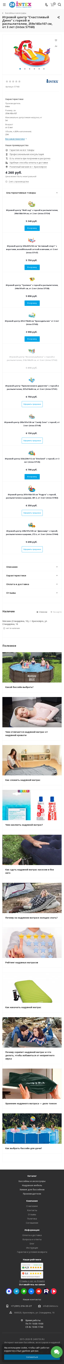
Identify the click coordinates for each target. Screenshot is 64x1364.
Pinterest (46, 1291)
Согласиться (32, 1357)
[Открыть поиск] (59, 5)
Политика (32, 1218)
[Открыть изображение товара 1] (32, 53)
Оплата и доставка (32, 1235)
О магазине (32, 1206)
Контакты (32, 1210)
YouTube (39, 1291)
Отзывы (32, 1214)
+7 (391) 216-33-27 (21, 1305)
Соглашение (32, 1222)
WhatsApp (24, 1291)
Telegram (16, 1291)
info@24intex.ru (50, 1306)
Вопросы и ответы (32, 1239)
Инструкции (32, 1247)
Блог (32, 1243)
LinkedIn (54, 1291)
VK (31, 1291)
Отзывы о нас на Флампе (32, 1281)
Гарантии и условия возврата (32, 1251)
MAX (9, 1291)
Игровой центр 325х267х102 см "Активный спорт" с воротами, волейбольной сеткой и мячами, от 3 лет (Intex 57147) (32, 249)
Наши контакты (32, 1299)
